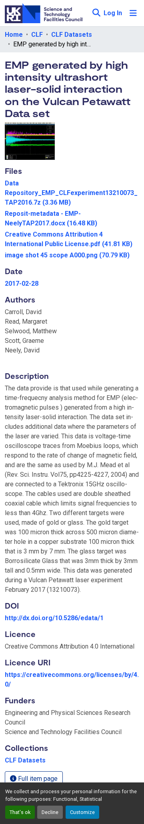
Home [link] (14, 34)
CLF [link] (37, 34)
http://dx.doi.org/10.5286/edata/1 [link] (54, 618)
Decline (50, 812)
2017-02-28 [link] (21, 283)
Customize (82, 812)
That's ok (20, 812)
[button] (96, 13)
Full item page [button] (37, 778)
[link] (72, 193)
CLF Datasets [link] (71, 34)
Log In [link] (113, 13)
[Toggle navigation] (133, 13)
